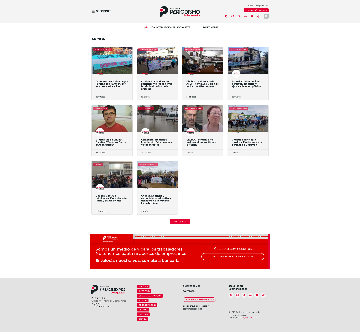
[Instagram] (232, 16)
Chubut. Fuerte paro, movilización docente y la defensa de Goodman (247, 142)
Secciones (103, 11)
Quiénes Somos (191, 286)
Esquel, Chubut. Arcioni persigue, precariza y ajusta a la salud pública (246, 84)
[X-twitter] (239, 16)
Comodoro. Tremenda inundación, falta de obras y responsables (156, 142)
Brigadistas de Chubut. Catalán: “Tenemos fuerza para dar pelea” (111, 142)
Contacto (189, 291)
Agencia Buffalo (250, 317)
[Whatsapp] (245, 16)
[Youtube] (252, 16)
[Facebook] (226, 16)
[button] (180, 221)
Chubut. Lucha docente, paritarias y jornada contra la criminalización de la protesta (157, 85)
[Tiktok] (258, 16)
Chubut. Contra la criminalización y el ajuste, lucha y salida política (111, 198)
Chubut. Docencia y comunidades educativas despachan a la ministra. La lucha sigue (156, 199)
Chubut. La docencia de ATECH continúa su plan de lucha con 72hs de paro (202, 84)
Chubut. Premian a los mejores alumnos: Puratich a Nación (202, 142)
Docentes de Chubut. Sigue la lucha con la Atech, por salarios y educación (112, 84)
